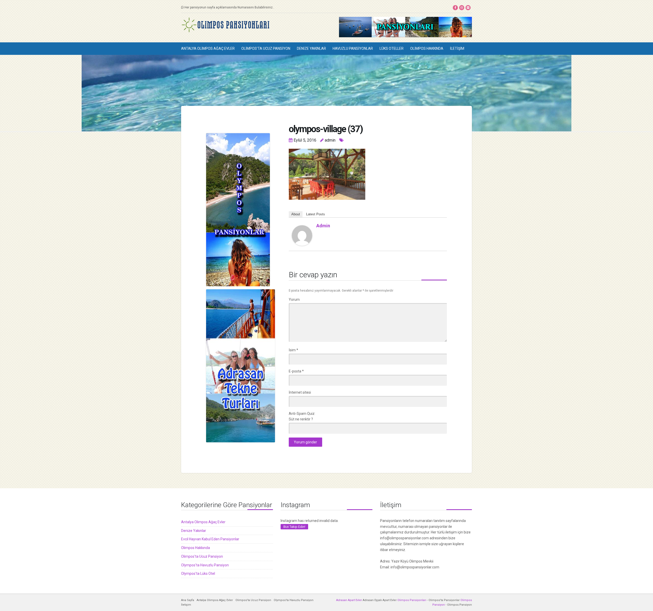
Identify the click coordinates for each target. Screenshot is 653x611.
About (295, 214)
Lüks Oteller (392, 48)
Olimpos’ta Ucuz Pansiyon (265, 48)
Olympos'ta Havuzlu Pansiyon (205, 565)
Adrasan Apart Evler (349, 600)
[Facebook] (455, 7)
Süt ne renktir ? (301, 419)
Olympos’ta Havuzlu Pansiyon (293, 600)
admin (323, 225)
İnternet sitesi (300, 392)
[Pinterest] (468, 7)
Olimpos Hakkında (426, 48)
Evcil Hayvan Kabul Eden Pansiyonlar (210, 539)
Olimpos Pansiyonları (411, 600)
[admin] (302, 235)
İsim (293, 350)
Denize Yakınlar (311, 48)
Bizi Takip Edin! (294, 527)
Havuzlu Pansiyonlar (353, 48)
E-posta (296, 371)
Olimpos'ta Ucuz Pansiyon (202, 556)
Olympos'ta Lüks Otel (198, 573)
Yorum (294, 299)
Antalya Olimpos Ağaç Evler (208, 48)
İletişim (457, 48)
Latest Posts (315, 214)
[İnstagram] (461, 7)
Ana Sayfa (187, 600)
